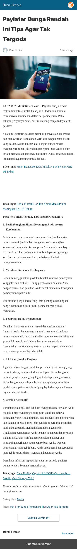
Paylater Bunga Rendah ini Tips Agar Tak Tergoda (39, 506)
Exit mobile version (39, 544)
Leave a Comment (38, 517)
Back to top (68, 533)
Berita (20, 499)
